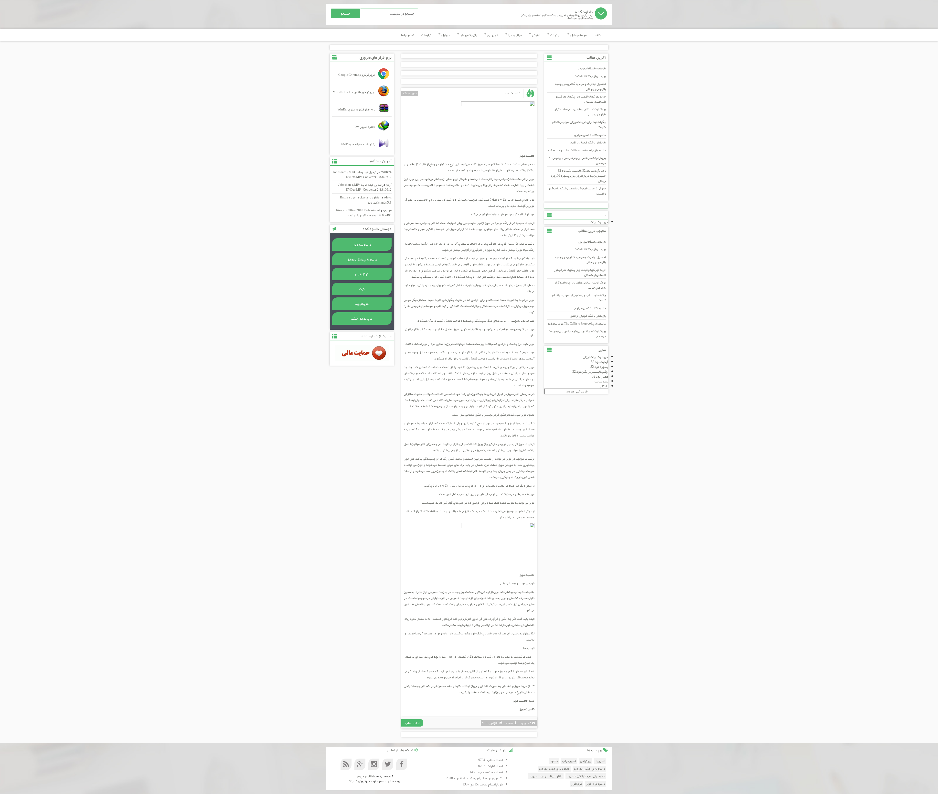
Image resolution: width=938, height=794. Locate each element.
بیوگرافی (585, 761)
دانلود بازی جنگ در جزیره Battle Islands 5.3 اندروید (366, 200)
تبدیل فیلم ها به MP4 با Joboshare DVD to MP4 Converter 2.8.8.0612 (362, 174)
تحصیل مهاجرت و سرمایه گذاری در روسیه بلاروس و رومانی (580, 86)
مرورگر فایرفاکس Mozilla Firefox (354, 92)
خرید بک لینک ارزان (595, 356)
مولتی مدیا (515, 35)
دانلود (554, 761)
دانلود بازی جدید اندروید (554, 769)
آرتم (389, 185)
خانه (598, 35)
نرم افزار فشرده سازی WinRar (356, 109)
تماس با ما (407, 35)
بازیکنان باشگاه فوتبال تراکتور (588, 142)
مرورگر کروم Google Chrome (356, 75)
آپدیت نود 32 (599, 361)
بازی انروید (362, 304)
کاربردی (492, 35)
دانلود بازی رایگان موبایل (362, 259)
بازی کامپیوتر (468, 35)
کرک (362, 289)
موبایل (445, 35)
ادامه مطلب (412, 722)
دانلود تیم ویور (362, 244)
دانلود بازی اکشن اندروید (589, 769)
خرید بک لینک (599, 221)
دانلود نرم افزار (595, 784)
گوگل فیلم (361, 274)
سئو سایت (601, 381)
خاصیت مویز (511, 93)
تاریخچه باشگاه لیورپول (592, 68)
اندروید (600, 761)
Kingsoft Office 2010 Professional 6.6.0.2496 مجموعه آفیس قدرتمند (364, 212)
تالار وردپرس (364, 776)
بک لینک (353, 781)
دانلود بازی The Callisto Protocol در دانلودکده (577, 150)
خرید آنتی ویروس (576, 391)
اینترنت (555, 35)
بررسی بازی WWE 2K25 (590, 76)
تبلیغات (426, 35)
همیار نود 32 (600, 376)
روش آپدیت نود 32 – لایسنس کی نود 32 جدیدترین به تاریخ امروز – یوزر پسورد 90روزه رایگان (578, 175)
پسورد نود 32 (599, 366)
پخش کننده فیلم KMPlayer (358, 144)
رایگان (604, 386)
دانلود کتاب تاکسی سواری (590, 135)
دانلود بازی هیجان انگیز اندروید (586, 776)
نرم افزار (576, 784)
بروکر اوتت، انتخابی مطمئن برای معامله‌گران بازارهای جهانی (580, 112)
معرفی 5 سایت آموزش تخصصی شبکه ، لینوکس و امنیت (577, 191)
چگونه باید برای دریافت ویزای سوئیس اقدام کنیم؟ (579, 124)
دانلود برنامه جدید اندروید (546, 776)
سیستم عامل (578, 35)
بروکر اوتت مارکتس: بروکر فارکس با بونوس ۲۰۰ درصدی (577, 160)
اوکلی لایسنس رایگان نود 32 (590, 371)
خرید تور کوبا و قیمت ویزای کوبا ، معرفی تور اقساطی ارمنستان (580, 99)
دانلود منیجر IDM (364, 127)
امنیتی (536, 35)
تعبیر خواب (569, 761)
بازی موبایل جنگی (362, 318)
